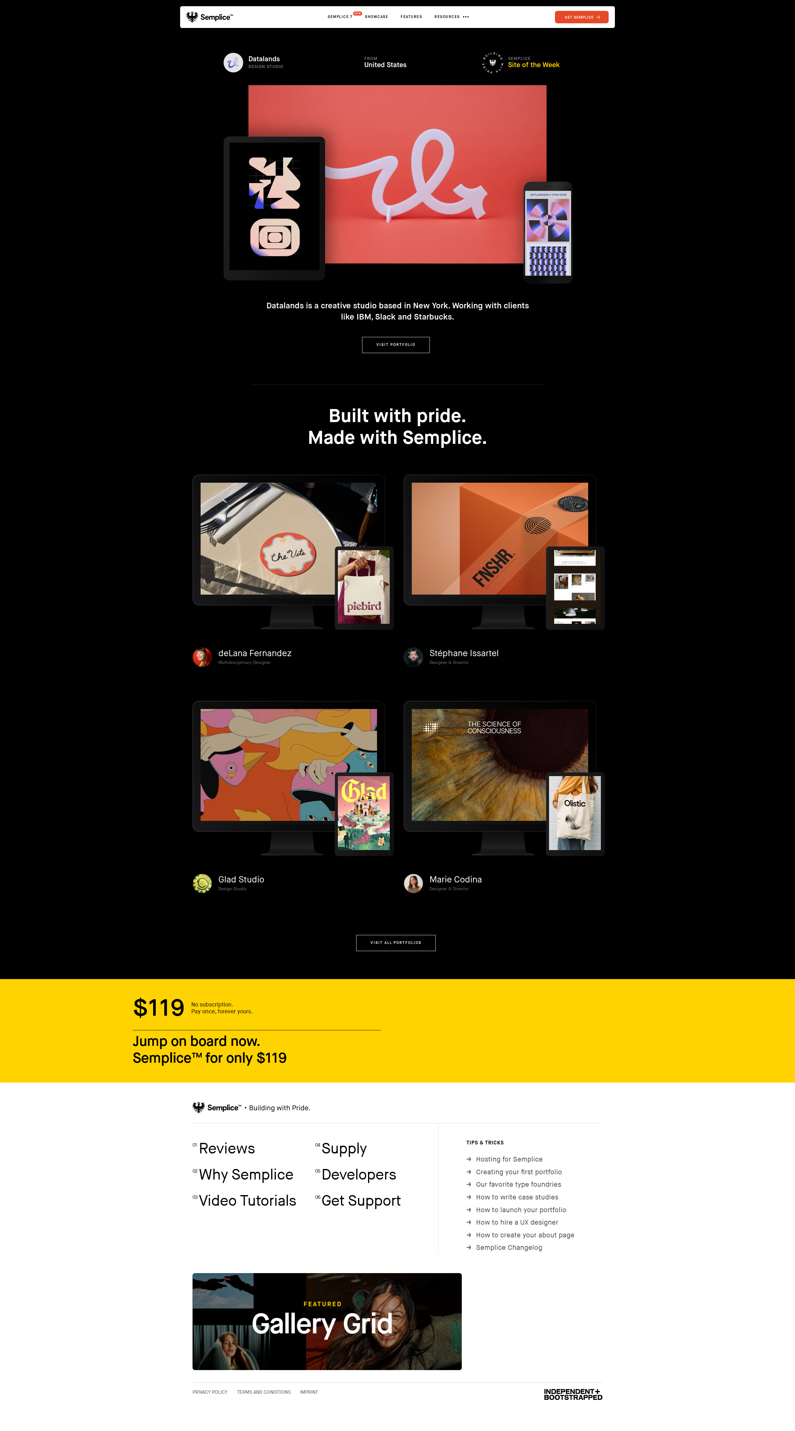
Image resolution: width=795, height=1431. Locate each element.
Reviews (224, 1149)
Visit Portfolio (396, 345)
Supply (341, 1149)
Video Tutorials (244, 1201)
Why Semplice (243, 1175)
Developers (355, 1175)
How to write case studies (512, 1197)
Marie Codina (455, 880)
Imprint (309, 1392)
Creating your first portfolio (514, 1172)
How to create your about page (520, 1235)
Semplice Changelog (504, 1248)
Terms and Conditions (264, 1392)
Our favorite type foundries (513, 1184)
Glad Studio (241, 880)
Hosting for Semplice (504, 1159)
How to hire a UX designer (512, 1222)
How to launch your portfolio (516, 1210)
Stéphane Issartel (464, 653)
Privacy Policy (210, 1392)
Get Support (358, 1201)
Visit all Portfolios (395, 943)
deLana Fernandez (255, 653)
